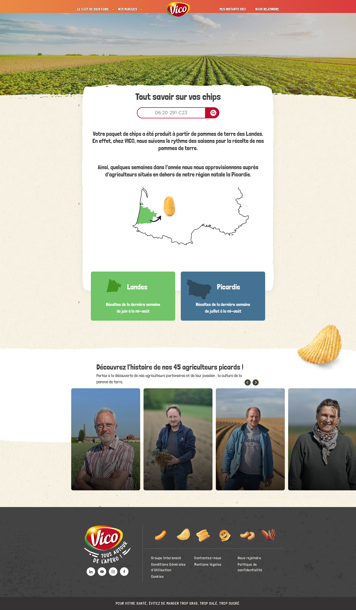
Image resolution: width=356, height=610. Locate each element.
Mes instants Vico (233, 9)
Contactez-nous (207, 558)
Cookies (157, 576)
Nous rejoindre (267, 9)
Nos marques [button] (127, 9)
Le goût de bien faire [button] (93, 9)
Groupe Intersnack (166, 558)
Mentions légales (207, 564)
